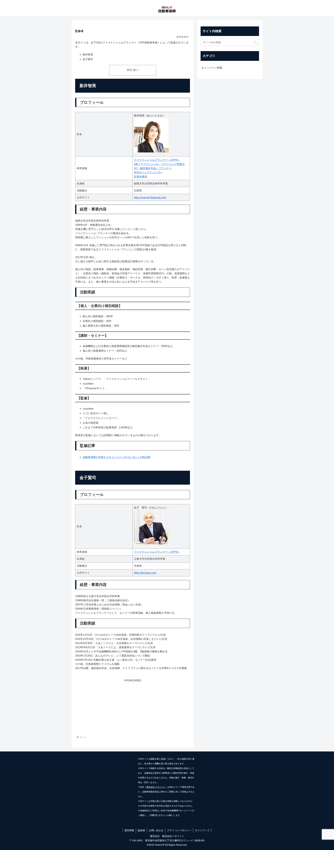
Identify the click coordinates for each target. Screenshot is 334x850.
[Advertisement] (132, 707)
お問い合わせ (156, 830)
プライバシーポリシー (179, 830)
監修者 (141, 830)
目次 (129, 69)
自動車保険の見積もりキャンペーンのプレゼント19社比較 (117, 457)
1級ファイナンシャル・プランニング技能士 (159, 164)
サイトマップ (202, 830)
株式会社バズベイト (155, 787)
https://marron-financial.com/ (150, 197)
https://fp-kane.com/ (145, 572)
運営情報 (129, 830)
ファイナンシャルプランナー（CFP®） (157, 159)
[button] (255, 42)
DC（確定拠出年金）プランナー (153, 168)
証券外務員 (140, 176)
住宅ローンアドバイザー (148, 172)
